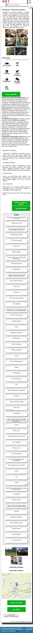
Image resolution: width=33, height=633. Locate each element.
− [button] (4, 578)
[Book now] (31, 8)
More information (21, 208)
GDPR (17, 631)
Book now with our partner (21, 203)
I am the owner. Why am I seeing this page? (11, 615)
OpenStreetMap (27, 597)
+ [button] (4, 575)
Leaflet (21, 597)
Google (24, 628)
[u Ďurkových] (10, 33)
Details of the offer (16, 603)
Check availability (11, 94)
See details (16, 609)
